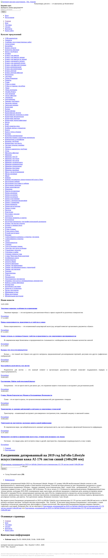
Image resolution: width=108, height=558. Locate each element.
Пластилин (9, 212)
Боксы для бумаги (11, 52)
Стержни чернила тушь (13, 254)
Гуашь (7, 82)
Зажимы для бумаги (12, 101)
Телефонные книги (12, 258)
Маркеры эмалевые (12, 170)
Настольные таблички (13, 185)
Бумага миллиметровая (13, 69)
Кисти (7, 122)
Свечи (7, 241)
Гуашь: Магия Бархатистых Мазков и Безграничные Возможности (26, 395)
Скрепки (8, 244)
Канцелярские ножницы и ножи (16, 115)
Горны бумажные (11, 78)
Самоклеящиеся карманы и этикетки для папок (22, 237)
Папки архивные (11, 193)
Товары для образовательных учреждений (20, 267)
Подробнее (5, 316)
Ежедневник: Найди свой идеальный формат (18, 381)
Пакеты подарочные (12, 191)
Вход (7, 15)
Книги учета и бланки (13, 132)
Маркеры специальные (13, 166)
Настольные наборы (12, 181)
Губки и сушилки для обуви (15, 86)
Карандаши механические (14, 116)
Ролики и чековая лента (13, 225)
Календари (9, 107)
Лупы (7, 151)
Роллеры (8, 227)
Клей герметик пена (12, 126)
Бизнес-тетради (10, 48)
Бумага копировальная (13, 67)
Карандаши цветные (12, 118)
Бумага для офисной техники (15, 65)
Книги (7, 130)
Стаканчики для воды (13, 250)
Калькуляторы (10, 111)
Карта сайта (9, 31)
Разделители (9, 220)
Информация (9, 480)
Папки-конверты (11, 204)
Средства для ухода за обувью (15, 248)
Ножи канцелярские (12, 187)
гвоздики (8, 76)
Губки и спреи (10, 84)
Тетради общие (10, 262)
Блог (6, 23)
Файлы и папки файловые (14, 283)
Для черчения (10, 94)
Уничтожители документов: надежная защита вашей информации (26, 423)
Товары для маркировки (13, 265)
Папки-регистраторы (12, 206)
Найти (3, 12)
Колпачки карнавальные (14, 136)
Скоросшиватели (11, 242)
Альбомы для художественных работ (18, 42)
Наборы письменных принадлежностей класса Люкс (24, 179)
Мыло (7, 176)
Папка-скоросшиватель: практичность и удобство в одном (23, 322)
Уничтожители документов (15, 279)
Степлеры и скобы (11, 252)
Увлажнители (10, 277)
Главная (8, 21)
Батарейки (9, 46)
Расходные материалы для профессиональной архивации (25, 221)
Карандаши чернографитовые (16, 120)
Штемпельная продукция (14, 296)
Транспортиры (10, 273)
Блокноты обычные (12, 50)
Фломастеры (9, 284)
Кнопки (8, 134)
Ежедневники (10, 99)
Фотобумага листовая (13, 286)
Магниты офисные (12, 153)
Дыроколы (9, 97)
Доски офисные (10, 95)
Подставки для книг (12, 214)
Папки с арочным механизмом (16, 200)
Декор (7, 88)
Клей (7, 124)
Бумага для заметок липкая (14, 57)
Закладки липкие (11, 103)
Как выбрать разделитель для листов (15, 366)
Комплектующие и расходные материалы (20, 137)
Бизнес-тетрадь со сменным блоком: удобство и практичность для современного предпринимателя (38, 336)
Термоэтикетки (10, 260)
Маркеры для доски (12, 158)
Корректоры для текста (13, 143)
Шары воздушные (11, 294)
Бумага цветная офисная (14, 73)
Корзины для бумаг (12, 141)
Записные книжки (11, 105)
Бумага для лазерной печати (15, 63)
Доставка (8, 25)
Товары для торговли (12, 269)
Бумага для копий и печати (15, 61)
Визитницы (9, 74)
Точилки (8, 271)
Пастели (8, 210)
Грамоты (8, 80)
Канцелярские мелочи (13, 113)
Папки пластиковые (12, 199)
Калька (7, 109)
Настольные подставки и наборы (17, 183)
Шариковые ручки (11, 292)
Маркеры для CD (11, 157)
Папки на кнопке (11, 195)
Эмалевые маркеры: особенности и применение (19, 308)
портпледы (9, 216)
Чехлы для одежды (12, 290)
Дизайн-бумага (10, 92)
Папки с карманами (12, 202)
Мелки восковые (11, 174)
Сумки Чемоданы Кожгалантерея (17, 256)
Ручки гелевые (10, 229)
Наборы (8, 178)
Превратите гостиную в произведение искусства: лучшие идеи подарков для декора (33, 437)
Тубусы (7, 275)
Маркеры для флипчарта (14, 162)
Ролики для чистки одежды (15, 223)
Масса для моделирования (14, 172)
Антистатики (10, 44)
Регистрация (9, 17)
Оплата (7, 27)
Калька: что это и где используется (14, 350)
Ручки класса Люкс (12, 231)
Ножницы (8, 189)
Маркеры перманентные (14, 164)
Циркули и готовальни (13, 288)
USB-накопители (11, 38)
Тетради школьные (12, 263)
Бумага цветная (10, 71)
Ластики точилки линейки (14, 145)
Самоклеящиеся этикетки (14, 239)
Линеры (8, 147)
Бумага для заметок (12, 55)
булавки (8, 53)
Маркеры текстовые (12, 168)
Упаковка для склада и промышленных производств (24, 281)
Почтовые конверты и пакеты (16, 218)
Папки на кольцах (11, 197)
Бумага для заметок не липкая (16, 59)
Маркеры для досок (12, 160)
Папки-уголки (10, 208)
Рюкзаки (8, 235)
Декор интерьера (11, 90)
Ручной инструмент (12, 233)
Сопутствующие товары (13, 246)
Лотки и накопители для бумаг (16, 149)
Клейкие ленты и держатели (15, 128)
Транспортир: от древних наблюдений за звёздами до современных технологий (31, 409)
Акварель (8, 40)
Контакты (8, 29)
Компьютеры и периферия (14, 139)
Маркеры (8, 155)
